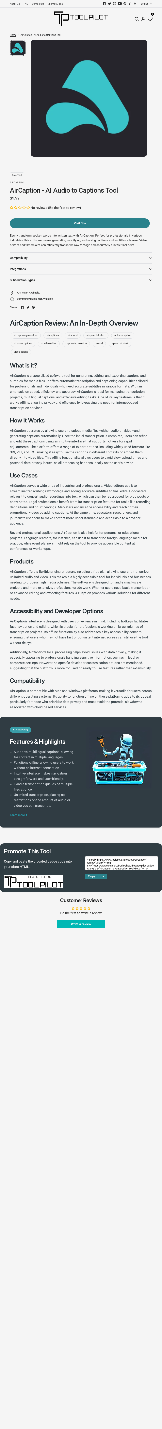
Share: (14, 307)
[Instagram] (114, 3)
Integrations (18, 269)
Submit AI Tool (55, 4)
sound (99, 343)
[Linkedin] (135, 3)
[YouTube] (119, 3)
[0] (149, 19)
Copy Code (96, 876)
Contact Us (38, 4)
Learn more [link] (17, 815)
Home (13, 35)
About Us (15, 4)
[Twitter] (109, 3)
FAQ (26, 4)
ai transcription (122, 335)
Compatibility (18, 258)
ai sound (72, 335)
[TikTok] (130, 3)
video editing (21, 351)
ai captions (53, 335)
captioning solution (76, 343)
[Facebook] (104, 3)
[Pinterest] (124, 3)
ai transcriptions (23, 343)
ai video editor (49, 343)
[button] (20, 208)
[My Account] (143, 19)
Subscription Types (22, 280)
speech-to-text (120, 343)
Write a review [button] (81, 924)
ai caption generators (26, 335)
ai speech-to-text (96, 335)
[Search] (136, 19)
